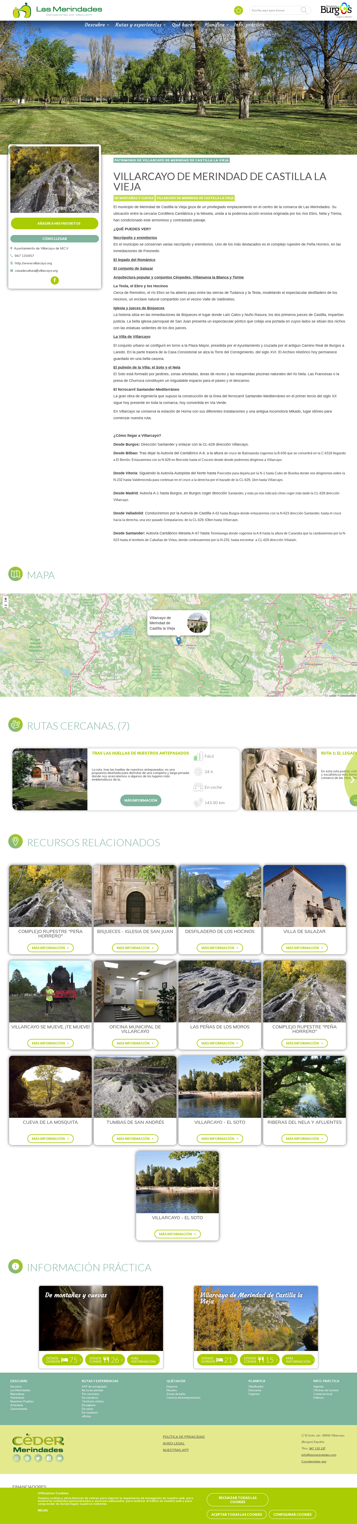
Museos (172, 1390)
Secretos (16, 1386)
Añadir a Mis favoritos (58, 223)
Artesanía (16, 1405)
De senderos (90, 1397)
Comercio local (322, 1394)
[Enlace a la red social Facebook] (49, 1458)
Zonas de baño (176, 1394)
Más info (43, 1510)
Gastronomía (18, 1408)
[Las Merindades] (21, 17)
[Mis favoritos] (238, 10)
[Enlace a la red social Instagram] (16, 1458)
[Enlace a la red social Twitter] (38, 1458)
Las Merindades (20, 1390)
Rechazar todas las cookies (238, 1500)
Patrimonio (17, 1397)
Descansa (255, 1390)
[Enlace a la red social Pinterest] (27, 1458)
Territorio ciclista (93, 1401)
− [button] (5, 605)
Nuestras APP (176, 1450)
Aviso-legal (174, 1443)
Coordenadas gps (313, 1461)
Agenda (318, 1386)
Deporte (172, 1386)
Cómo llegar (54, 239)
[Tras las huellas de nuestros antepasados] (49, 779)
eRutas (86, 1416)
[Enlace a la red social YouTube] (59, 1458)
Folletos (318, 1397)
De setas (87, 1408)
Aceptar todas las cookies (236, 1514)
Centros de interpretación (183, 1397)
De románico (90, 1412)
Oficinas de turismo (326, 1390)
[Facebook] (55, 280)
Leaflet (332, 695)
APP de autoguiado (94, 1386)
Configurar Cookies (292, 1514)
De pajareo (89, 1405)
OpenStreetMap (348, 695)
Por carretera (90, 1394)
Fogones (254, 1394)
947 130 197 (317, 1448)
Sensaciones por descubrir (69, 14)
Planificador (256, 1386)
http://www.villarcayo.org (33, 263)
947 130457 (24, 256)
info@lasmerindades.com (318, 1455)
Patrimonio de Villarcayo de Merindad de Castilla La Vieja (171, 160)
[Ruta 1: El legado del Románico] (279, 779)
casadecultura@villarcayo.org (36, 270)
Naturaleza (17, 1394)
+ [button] (5, 599)
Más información (140, 800)
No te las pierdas (92, 1390)
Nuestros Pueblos (22, 1401)
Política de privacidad (184, 1437)
